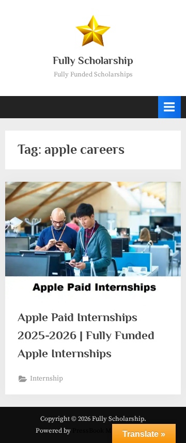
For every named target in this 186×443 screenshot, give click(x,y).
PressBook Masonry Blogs (111, 430)
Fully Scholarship (93, 60)
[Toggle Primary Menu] (169, 107)
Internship (46, 378)
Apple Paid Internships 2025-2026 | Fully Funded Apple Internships (86, 335)
